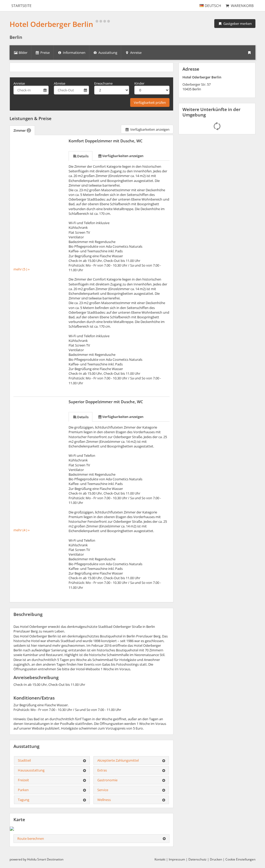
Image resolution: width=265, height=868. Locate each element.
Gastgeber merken (237, 23)
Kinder (139, 83)
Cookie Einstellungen (240, 859)
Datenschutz (197, 859)
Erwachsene (103, 83)
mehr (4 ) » (21, 530)
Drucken (216, 859)
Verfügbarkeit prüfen (150, 102)
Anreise (19, 83)
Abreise (59, 83)
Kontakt (159, 859)
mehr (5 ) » (21, 269)
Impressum (177, 859)
